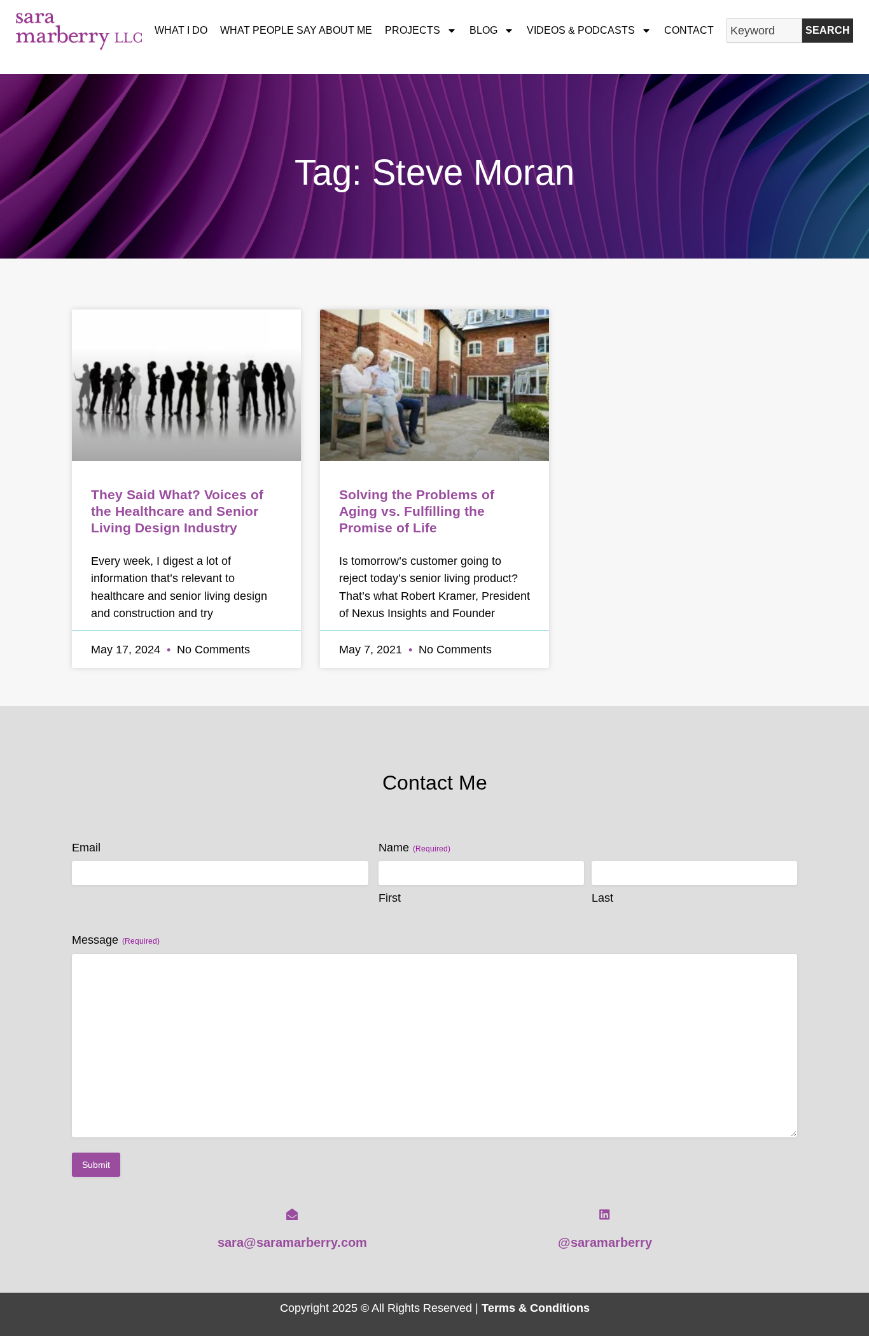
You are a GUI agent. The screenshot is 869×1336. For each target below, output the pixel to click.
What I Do (181, 30)
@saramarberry (605, 1242)
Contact (689, 30)
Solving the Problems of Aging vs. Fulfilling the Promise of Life (416, 511)
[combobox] (764, 30)
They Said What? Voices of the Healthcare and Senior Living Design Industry (177, 511)
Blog (483, 30)
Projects (412, 30)
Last (602, 898)
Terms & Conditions (536, 1307)
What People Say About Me (296, 30)
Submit (96, 1165)
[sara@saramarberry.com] (292, 1214)
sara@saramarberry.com (292, 1242)
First (390, 898)
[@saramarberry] (604, 1214)
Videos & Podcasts (581, 30)
